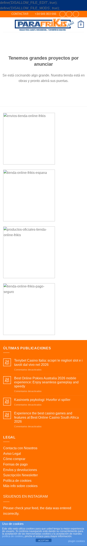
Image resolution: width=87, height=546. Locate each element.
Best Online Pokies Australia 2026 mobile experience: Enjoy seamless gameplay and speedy (46, 382)
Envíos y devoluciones (20, 470)
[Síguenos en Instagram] (69, 14)
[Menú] (5, 24)
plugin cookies (76, 541)
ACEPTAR (43, 540)
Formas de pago (15, 464)
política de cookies (12, 536)
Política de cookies (17, 480)
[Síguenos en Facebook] (62, 14)
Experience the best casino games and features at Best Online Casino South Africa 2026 (46, 417)
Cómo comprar (14, 459)
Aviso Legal (12, 453)
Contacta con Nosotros (20, 448)
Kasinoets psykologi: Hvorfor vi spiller (42, 400)
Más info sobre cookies (20, 486)
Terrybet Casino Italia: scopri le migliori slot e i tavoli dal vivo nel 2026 (48, 362)
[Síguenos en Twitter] (76, 14)
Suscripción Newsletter (20, 475)
